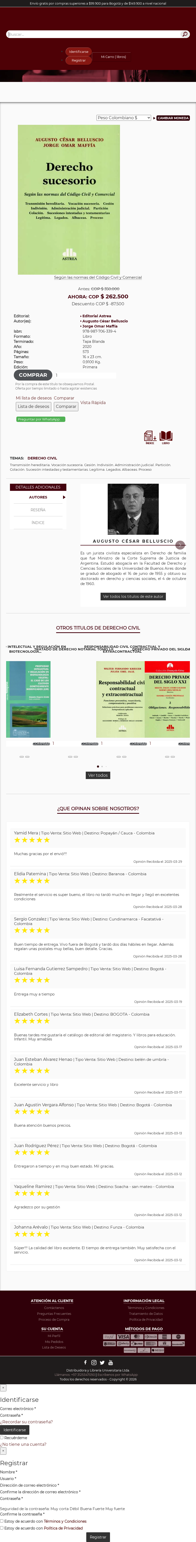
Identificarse (78, 52)
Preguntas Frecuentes (54, 1314)
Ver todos (98, 775)
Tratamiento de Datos (146, 1314)
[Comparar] (27, 757)
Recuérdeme (15, 1438)
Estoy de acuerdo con (45, 1521)
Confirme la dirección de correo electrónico (40, 1492)
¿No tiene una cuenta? (23, 1444)
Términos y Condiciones (146, 1308)
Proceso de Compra (54, 1319)
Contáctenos (54, 1308)
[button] (180, 545)
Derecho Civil (42, 458)
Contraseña (11, 1415)
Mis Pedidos (54, 1342)
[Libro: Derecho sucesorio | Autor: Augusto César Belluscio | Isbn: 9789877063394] (69, 199)
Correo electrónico (18, 1408)
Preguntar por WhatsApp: (39, 419)
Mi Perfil (54, 1336)
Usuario (8, 1478)
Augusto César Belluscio (105, 321)
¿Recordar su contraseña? (26, 1421)
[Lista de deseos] (22, 757)
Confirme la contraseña (22, 1514)
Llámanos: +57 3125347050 (75, 1375)
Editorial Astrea (96, 316)
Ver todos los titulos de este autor (133, 596)
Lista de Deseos (54, 1347)
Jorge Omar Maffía (100, 326)
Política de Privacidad (146, 1319)
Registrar (79, 60)
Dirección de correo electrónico (29, 1485)
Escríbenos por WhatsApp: (118, 1375)
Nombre (8, 1472)
